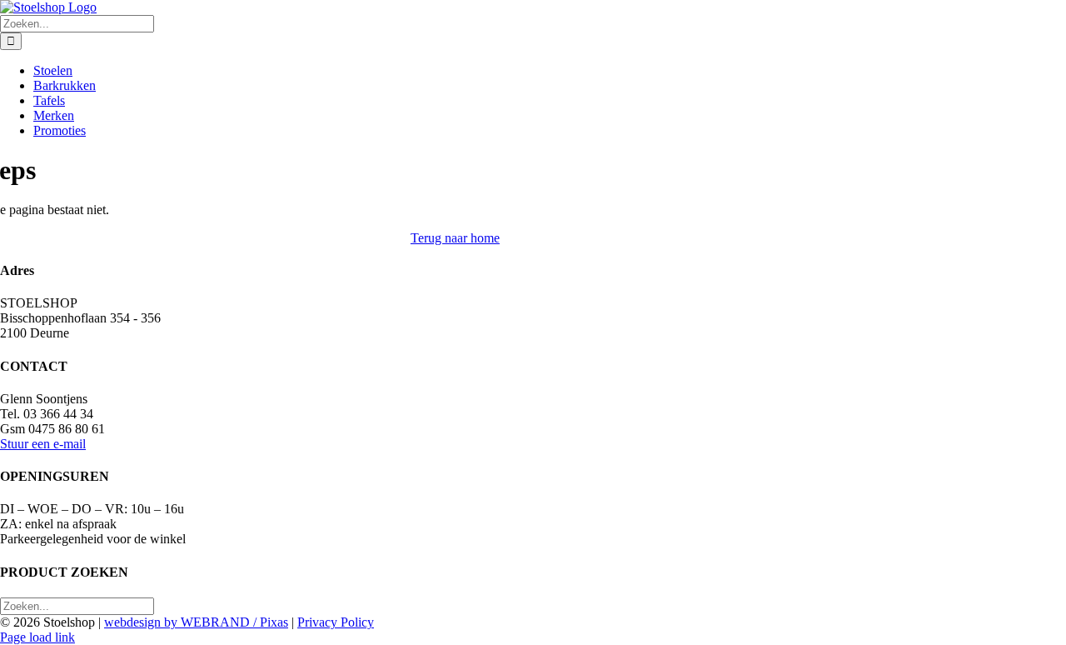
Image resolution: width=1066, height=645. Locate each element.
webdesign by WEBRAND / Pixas (196, 622)
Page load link (37, 637)
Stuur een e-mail (43, 444)
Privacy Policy (335, 622)
